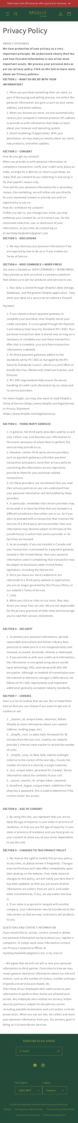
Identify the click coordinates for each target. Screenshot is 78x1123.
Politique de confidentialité (60, 1109)
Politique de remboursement (29, 1109)
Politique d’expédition (55, 1115)
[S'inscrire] (58, 1051)
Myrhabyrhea (24, 1104)
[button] (7, 14)
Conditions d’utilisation (28, 1115)
